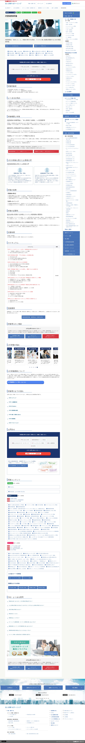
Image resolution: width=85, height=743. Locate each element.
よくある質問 (68, 91)
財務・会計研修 (69, 24)
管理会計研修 (27, 514)
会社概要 (66, 714)
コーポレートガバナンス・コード (33, 557)
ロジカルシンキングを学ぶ (71, 81)
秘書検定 (68, 211)
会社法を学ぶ (68, 59)
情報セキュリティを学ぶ (71, 89)
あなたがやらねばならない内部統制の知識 (18, 555)
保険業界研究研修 (46, 520)
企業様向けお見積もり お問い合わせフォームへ (50, 336)
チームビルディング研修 (26, 521)
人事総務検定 (68, 177)
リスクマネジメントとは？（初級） (49, 555)
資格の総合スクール (68, 710)
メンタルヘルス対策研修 (52, 518)
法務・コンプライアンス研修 (14, 577)
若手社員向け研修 (12, 587)
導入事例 (67, 238)
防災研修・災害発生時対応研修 (32, 516)
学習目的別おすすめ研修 (71, 52)
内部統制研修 (21, 516)
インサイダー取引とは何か (15, 545)
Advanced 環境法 (41, 562)
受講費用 (32, 53)
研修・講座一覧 (68, 16)
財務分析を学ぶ (69, 69)
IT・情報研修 (68, 37)
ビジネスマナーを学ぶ (70, 85)
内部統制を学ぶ (69, 70)
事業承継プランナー (70, 222)
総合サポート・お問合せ (69, 712)
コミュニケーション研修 (51, 521)
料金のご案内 (68, 125)
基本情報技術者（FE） (70, 158)
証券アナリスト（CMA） (71, 151)
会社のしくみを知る (22, 568)
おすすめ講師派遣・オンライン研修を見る (17, 465)
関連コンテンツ (40, 55)
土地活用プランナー (70, 198)
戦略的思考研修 (51, 508)
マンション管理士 (69, 183)
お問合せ (32, 55)
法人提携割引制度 (54, 714)
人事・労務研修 (69, 29)
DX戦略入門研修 (13, 498)
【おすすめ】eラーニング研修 (72, 99)
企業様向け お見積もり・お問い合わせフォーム (44, 151)
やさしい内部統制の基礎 (15, 547)
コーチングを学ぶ (69, 72)
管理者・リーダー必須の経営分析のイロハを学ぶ (41, 559)
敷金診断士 (68, 188)
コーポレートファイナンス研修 (16, 514)
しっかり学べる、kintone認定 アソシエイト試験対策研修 (42, 537)
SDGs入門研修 (13, 549)
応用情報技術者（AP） (70, 160)
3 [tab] (33, 367)
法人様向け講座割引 (69, 245)
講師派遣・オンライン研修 (43, 7)
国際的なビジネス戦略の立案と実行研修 (18, 535)
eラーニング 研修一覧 (70, 98)
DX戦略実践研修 (35, 525)
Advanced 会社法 (22, 562)
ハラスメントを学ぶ (70, 76)
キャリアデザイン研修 (14, 521)
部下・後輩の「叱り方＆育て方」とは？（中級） (19, 559)
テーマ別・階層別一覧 (70, 19)
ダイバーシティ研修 (25, 518)
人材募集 (66, 716)
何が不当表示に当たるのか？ (53, 562)
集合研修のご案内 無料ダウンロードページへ (15, 336)
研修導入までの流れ (24, 55)
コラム (52, 712)
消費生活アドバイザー (70, 214)
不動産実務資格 (69, 203)
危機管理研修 (51, 523)
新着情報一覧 (53, 710)
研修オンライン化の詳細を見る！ (12, 45)
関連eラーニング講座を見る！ (41, 45)
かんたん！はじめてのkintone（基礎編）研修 (19, 537)
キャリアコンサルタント (71, 174)
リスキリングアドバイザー (71, 176)
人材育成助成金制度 (69, 242)
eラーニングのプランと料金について (14, 729)
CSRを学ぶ (12, 487)
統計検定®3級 (69, 153)
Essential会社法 (13, 562)
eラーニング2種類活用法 (71, 101)
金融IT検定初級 (69, 155)
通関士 (67, 212)
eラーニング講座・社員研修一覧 (28, 7)
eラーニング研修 (69, 95)
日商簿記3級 (68, 141)
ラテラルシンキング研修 (46, 525)
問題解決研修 (56, 525)
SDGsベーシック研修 (30, 527)
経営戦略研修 (12, 506)
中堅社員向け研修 (22, 587)
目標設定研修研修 (13, 529)
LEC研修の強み (50, 53)
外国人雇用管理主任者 (70, 223)
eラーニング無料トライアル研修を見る (50, 653)
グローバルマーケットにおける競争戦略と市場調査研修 (21, 531)
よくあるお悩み (19, 51)
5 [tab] (37, 367)
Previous (6, 356)
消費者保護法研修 (38, 510)
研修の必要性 (11, 53)
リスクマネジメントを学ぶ (71, 74)
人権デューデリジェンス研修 (25, 520)
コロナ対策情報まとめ (70, 254)
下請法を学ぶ (68, 61)
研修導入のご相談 (40, 53)
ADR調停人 (68, 192)
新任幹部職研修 (13, 527)
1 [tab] (29, 367)
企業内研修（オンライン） (71, 127)
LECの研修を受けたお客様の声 (40, 51)
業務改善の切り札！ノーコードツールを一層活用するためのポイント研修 (43, 535)
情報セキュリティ (53, 561)
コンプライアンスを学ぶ (71, 67)
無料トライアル (53, 688)
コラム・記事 (68, 235)
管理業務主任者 (69, 185)
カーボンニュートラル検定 (71, 218)
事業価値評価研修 (36, 514)
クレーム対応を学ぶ (70, 87)
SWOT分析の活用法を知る (43, 553)
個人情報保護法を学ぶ (70, 57)
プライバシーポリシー (68, 719)
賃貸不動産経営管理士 (70, 187)
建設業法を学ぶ (69, 65)
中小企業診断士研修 (70, 172)
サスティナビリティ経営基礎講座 (16, 499)
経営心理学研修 (13, 516)
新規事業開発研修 (21, 506)
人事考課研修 (55, 527)
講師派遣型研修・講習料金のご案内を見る (32, 317)
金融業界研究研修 (37, 520)
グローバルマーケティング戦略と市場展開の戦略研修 (20, 533)
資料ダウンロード (69, 232)
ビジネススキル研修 (70, 35)
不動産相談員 (68, 194)
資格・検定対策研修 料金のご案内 (32, 733)
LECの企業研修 (16, 7)
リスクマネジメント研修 (32, 512)
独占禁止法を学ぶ (69, 63)
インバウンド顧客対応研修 (15, 525)
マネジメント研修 (27, 577)
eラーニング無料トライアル (71, 103)
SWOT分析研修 (40, 504)
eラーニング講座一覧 (30, 727)
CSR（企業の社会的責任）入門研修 (17, 504)
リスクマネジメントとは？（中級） (17, 557)
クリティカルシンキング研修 (51, 504)
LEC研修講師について (13, 55)
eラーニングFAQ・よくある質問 (32, 729)
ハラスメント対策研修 (44, 512)
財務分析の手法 (13, 561)
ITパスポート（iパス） (70, 157)
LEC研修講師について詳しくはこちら (17, 382)
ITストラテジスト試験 (70, 170)
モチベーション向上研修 (38, 521)
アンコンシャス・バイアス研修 (47, 516)
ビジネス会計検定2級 (70, 146)
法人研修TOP (7, 7)
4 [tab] (35, 367)
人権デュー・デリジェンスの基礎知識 (37, 566)
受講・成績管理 (69, 108)
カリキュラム (25, 53)
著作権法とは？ (13, 566)
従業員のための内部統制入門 (53, 566)
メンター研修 (24, 523)
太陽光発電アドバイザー (71, 196)
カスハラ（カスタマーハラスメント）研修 (37, 523)
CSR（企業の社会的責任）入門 (16, 548)
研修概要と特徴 (28, 51)
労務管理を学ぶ (69, 78)
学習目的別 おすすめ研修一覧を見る (17, 491)
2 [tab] (31, 367)
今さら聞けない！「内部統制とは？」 (39, 561)
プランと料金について (70, 105)
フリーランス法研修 (29, 510)
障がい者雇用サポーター (71, 179)
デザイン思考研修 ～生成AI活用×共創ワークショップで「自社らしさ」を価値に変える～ (27, 508)
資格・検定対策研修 (69, 133)
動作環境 (68, 110)
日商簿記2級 (68, 142)
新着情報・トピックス (70, 251)
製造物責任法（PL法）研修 (15, 501)
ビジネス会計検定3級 (70, 144)
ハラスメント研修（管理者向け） (38, 518)
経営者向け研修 (41, 587)
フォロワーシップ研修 (14, 523)
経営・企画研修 (55, 7)
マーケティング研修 (30, 504)
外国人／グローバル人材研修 (71, 39)
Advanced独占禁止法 (22, 566)
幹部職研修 (20, 527)
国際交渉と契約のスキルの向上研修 (41, 533)
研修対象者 (11, 51)
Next (60, 356)
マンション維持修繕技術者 (71, 190)
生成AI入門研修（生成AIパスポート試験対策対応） (29, 529)
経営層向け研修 (69, 42)
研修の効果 (50, 51)
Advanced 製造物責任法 (38, 564)
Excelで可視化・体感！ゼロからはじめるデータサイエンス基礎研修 (23, 538)
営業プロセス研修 (13, 520)
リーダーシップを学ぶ (70, 83)
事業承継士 (68, 220)
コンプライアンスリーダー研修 (48, 514)
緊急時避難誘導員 (69, 216)
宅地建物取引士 (69, 181)
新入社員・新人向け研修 (71, 50)
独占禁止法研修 (21, 512)
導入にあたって (69, 106)
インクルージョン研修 (14, 518)
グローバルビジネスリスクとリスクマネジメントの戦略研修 (46, 531)
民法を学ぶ (68, 56)
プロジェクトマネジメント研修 (16, 510)
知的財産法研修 (13, 512)
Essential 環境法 (32, 562)
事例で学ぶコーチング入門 (30, 553)
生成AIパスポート (69, 165)
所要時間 (18, 53)
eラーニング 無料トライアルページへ (33, 336)
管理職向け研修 (32, 587)
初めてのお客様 (69, 13)
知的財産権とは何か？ (50, 564)
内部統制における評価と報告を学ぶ (49, 557)
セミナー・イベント (69, 248)
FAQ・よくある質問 (50, 55)
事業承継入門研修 (45, 529)
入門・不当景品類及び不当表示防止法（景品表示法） (20, 564)
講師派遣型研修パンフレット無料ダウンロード (18, 151)
